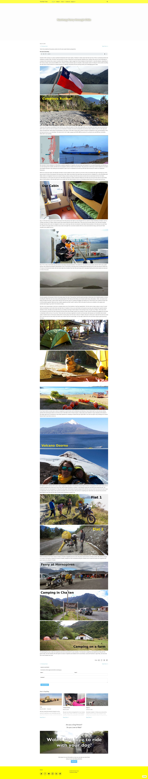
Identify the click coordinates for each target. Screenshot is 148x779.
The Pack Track (44, 1)
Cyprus (88, 707)
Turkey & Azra (66, 707)
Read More (42, 717)
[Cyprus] (97, 699)
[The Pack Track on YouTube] (49, 773)
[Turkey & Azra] (74, 699)
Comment (42, 677)
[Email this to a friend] (107, 660)
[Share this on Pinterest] (104, 660)
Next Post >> (105, 46)
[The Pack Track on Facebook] (45, 773)
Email (76, 672)
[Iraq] (51, 699)
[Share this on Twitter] (99, 660)
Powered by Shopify (73, 772)
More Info (74, 761)
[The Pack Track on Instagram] (53, 773)
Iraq (41, 707)
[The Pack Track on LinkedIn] (56, 773)
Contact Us (68, 1)
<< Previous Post (43, 46)
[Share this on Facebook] (101, 660)
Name (41, 672)
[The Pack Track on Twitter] (41, 773)
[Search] (107, 2)
